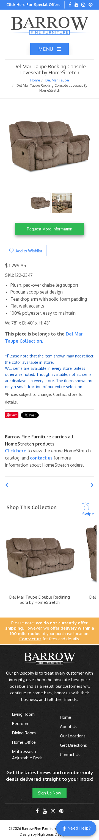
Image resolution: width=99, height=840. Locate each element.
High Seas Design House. (58, 834)
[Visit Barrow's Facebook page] (70, 5)
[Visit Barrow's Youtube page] (77, 5)
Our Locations (73, 735)
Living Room (23, 714)
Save (13, 415)
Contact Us (70, 754)
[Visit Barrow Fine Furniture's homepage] (49, 25)
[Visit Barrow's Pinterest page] (91, 5)
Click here (16, 450)
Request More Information (49, 229)
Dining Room (24, 732)
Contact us (41, 458)
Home (35, 80)
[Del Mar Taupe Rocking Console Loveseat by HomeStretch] (40, 202)
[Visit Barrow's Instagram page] (83, 5)
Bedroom (20, 723)
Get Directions (73, 745)
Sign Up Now (49, 793)
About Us (68, 726)
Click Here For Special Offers (33, 4)
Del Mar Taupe (57, 80)
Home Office (24, 742)
